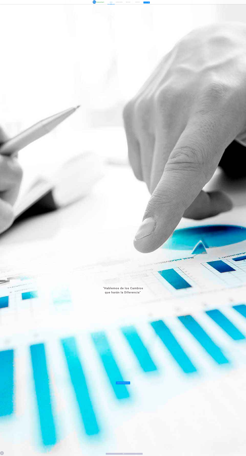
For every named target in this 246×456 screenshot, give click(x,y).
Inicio (111, 2)
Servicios (128, 2)
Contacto (137, 2)
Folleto (146, 2)
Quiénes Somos (119, 2)
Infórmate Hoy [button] (123, 383)
